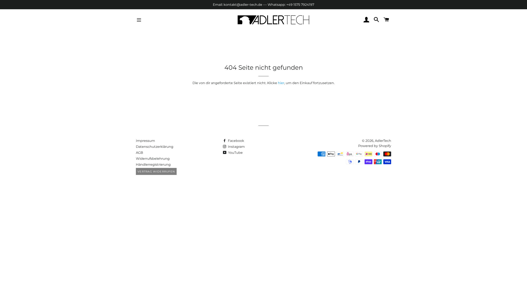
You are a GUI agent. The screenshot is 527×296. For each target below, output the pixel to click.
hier (281, 83)
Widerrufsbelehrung (153, 159)
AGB (139, 153)
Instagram (236, 147)
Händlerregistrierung (153, 164)
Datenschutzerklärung (154, 147)
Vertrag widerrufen (156, 171)
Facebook (235, 141)
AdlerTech (383, 141)
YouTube (235, 153)
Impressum (145, 141)
